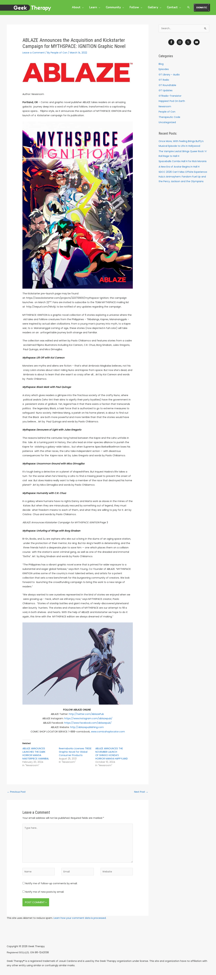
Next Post (141, 791)
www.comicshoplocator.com (108, 731)
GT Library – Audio (169, 74)
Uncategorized (167, 122)
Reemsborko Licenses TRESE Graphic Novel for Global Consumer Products (75, 752)
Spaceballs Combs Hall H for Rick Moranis (183, 161)
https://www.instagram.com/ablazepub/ (88, 718)
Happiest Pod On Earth (172, 101)
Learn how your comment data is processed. (79, 918)
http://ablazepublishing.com (87, 727)
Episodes (164, 69)
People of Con (167, 111)
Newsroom (165, 106)
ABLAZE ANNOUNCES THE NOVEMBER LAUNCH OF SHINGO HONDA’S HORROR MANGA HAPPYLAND (111, 753)
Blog (161, 64)
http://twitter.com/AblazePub (87, 714)
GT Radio (164, 79)
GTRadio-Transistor (170, 96)
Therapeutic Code (169, 117)
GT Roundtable (167, 85)
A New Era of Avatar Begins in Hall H (179, 166)
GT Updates (165, 90)
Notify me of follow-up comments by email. (51, 883)
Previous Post (16, 791)
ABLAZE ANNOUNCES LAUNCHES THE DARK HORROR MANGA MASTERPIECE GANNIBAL (35, 753)
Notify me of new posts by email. (44, 892)
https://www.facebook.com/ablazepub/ (88, 723)
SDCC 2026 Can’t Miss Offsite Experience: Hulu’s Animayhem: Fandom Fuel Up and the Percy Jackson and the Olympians (183, 176)
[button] (82, 7)
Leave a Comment (33, 52)
